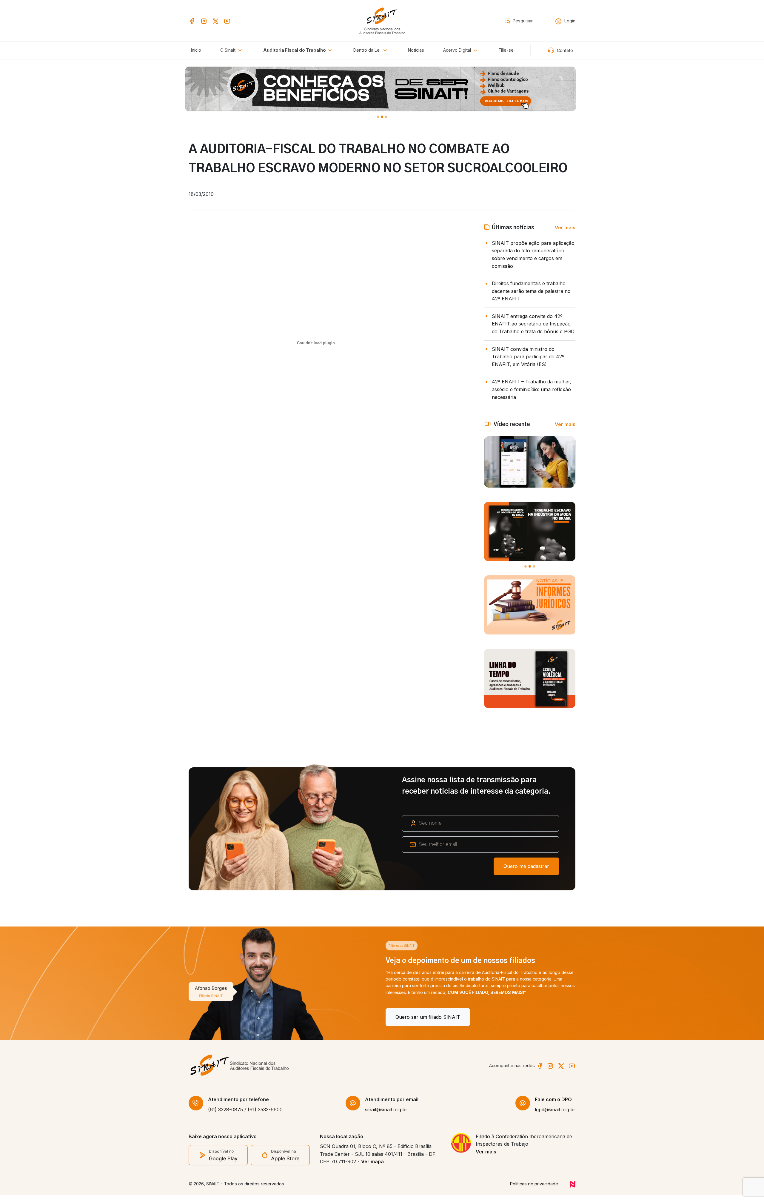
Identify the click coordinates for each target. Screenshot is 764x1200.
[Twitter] (215, 20)
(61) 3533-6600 (265, 1115)
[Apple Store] (280, 1160)
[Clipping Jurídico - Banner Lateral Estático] (529, 604)
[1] (382, 117)
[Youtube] (227, 20)
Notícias (416, 50)
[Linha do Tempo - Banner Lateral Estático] (529, 678)
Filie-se (506, 50)
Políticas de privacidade (534, 1189)
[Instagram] (203, 20)
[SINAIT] (382, 20)
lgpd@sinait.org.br (555, 1115)
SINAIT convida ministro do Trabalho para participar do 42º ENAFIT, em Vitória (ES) (528, 356)
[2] (386, 117)
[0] (378, 117)
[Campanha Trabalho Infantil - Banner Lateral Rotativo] (529, 531)
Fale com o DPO (553, 1105)
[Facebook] (192, 20)
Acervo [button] (457, 50)
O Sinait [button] (228, 50)
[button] (299, 50)
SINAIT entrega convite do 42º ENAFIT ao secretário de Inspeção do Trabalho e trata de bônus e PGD (533, 323)
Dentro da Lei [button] (367, 50)
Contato (564, 50)
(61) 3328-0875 (225, 1115)
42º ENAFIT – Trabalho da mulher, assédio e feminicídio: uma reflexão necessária (532, 389)
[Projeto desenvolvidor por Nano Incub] (572, 1189)
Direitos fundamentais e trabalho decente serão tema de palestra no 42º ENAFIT (531, 291)
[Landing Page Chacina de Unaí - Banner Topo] (382, 89)
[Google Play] (218, 1160)
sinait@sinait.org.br (386, 1115)
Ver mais (565, 228)
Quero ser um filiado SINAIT (230, 1017)
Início (196, 50)
